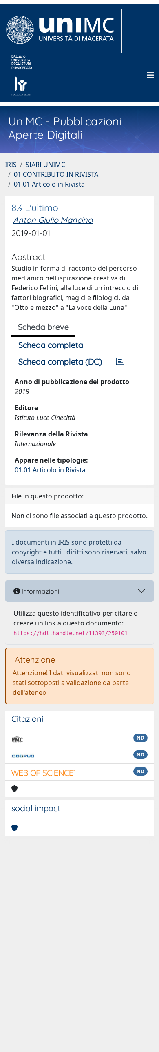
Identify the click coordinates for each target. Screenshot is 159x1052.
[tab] (120, 361)
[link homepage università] (22, 75)
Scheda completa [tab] (50, 345)
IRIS (11, 164)
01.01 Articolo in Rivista (49, 184)
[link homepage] (63, 31)
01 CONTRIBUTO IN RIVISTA (56, 174)
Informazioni (39, 591)
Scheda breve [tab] (43, 327)
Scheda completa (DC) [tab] (60, 361)
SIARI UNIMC (45, 164)
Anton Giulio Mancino (53, 220)
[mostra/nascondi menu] (150, 75)
